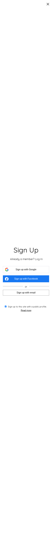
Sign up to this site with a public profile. (27, 306)
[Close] (48, 4)
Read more (26, 310)
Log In (39, 259)
